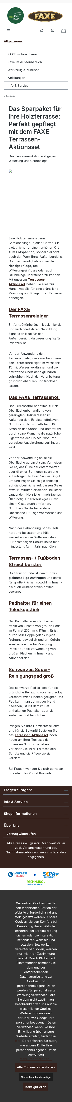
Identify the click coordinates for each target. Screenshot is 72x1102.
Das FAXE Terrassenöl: (34, 397)
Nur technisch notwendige (36, 1077)
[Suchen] (41, 30)
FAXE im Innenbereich (24, 54)
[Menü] (8, 30)
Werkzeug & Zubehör (23, 70)
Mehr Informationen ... (36, 1059)
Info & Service (18, 85)
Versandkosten (33, 848)
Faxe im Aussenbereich (25, 62)
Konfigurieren (35, 1087)
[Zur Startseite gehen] (36, 15)
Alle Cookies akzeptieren (36, 1067)
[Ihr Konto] (52, 30)
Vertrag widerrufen (21, 834)
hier (18, 1041)
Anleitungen (16, 78)
